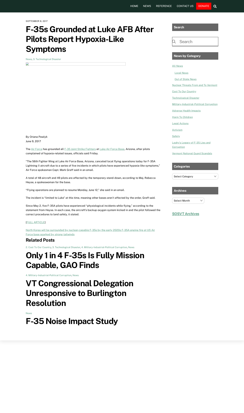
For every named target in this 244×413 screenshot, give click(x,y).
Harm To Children (182, 117)
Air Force (36, 149)
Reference (164, 6)
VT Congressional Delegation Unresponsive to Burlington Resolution (79, 293)
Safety (176, 136)
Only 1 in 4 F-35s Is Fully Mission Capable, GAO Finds (85, 260)
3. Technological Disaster (47, 59)
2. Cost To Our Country (38, 247)
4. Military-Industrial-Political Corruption (104, 247)
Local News (181, 72)
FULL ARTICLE (36, 222)
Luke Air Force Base (112, 149)
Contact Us (185, 6)
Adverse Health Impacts (186, 110)
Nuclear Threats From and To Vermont (194, 85)
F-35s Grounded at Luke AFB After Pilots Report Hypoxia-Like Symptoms (89, 39)
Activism (177, 129)
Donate (203, 6)
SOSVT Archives (185, 214)
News (147, 6)
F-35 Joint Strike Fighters (80, 149)
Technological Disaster (185, 97)
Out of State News (186, 79)
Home (134, 6)
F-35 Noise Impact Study (72, 321)
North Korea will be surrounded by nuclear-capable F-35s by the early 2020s (73, 230)
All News (177, 65)
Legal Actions (180, 123)
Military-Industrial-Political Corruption (195, 104)
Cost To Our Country (184, 91)
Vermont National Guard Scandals (192, 153)
